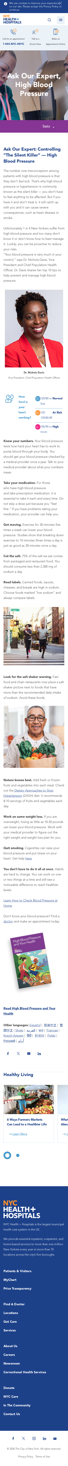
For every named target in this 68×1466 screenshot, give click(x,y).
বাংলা (41, 1030)
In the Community (17, 1405)
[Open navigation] (61, 20)
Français (52, 1030)
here (28, 858)
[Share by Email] (28, 1053)
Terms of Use (43, 1457)
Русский (9, 1041)
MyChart (9, 1280)
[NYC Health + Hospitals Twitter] (23, 1438)
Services (9, 1330)
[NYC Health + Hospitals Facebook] (13, 1438)
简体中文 (50, 1025)
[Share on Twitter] (18, 1053)
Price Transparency (17, 1288)
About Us (10, 1346)
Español (35, 1025)
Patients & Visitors (17, 1271)
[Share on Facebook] (7, 1053)
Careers (9, 1355)
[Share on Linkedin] (39, 1053)
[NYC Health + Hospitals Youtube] (55, 1438)
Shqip (19, 1030)
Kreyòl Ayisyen (13, 1035)
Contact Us (11, 1414)
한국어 (39, 1035)
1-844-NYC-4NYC (13, 44)
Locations (10, 1313)
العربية (31, 1030)
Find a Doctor (14, 1304)
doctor (8, 921)
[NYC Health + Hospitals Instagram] (34, 1438)
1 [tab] (7, 1155)
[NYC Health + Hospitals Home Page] (12, 20)
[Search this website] (49, 20)
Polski (51, 1035)
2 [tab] (17, 1155)
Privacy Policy (25, 1457)
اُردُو (21, 1041)
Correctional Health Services (24, 1372)
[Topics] (53, 126)
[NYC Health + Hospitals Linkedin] (44, 1438)
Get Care (10, 1321)
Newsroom (11, 1363)
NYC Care (10, 1396)
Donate (8, 1388)
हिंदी (29, 1035)
